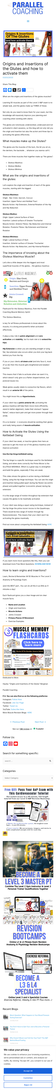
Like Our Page (18, 703)
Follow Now (17, 699)
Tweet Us (14, 706)
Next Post (40, 722)
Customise (28, 1078)
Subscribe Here (17, 709)
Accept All (28, 1071)
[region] (28, 1068)
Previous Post (17, 722)
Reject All (28, 1085)
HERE (49, 524)
